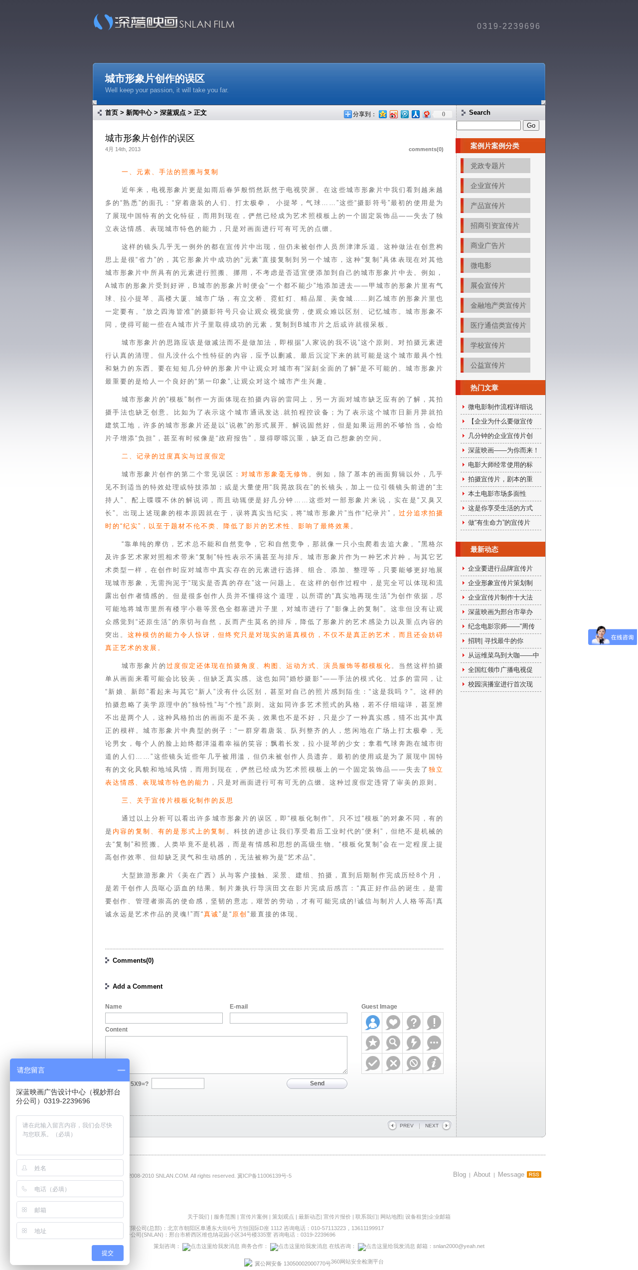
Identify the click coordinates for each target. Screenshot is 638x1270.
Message (511, 1174)
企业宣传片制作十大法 (500, 597)
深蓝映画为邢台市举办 (500, 612)
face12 (433, 1063)
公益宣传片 (488, 365)
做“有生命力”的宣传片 (499, 522)
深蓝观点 (173, 112)
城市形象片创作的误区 (155, 78)
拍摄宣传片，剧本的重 (500, 479)
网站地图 (391, 1217)
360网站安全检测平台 (357, 1262)
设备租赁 (416, 1217)
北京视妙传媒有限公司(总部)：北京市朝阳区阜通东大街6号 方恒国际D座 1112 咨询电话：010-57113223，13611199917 (238, 1228)
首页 (111, 112)
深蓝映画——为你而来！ (503, 450)
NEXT (432, 1125)
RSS (534, 1174)
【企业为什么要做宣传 (500, 421)
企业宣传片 (488, 186)
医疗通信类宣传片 (498, 325)
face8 (433, 1043)
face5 (372, 1043)
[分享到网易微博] (426, 114)
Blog (459, 1174)
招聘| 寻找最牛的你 (495, 640)
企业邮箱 (440, 1217)
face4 (433, 1022)
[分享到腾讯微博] (404, 114)
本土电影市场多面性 (497, 493)
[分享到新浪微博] (393, 114)
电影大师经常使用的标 (500, 464)
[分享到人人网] (415, 114)
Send (317, 1083)
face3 (413, 1022)
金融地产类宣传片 (498, 305)
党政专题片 (488, 166)
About (482, 1174)
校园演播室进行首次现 (500, 684)
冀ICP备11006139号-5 (264, 1176)
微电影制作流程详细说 (500, 407)
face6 (392, 1043)
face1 (372, 1022)
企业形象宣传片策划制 (500, 583)
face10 (392, 1063)
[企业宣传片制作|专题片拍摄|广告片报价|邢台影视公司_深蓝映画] (160, 29)
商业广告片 (488, 245)
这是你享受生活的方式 (500, 508)
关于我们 (198, 1217)
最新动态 (309, 1217)
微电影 (481, 265)
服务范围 (225, 1217)
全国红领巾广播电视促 (500, 669)
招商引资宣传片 (495, 225)
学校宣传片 (488, 345)
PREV (407, 1125)
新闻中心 (139, 112)
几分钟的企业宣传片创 (500, 435)
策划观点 (283, 1217)
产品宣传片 (488, 206)
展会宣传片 (488, 285)
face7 (413, 1043)
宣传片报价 (337, 1217)
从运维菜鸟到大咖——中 (503, 655)
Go (531, 125)
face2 (392, 1022)
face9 (372, 1063)
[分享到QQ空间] (382, 114)
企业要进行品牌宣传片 (500, 568)
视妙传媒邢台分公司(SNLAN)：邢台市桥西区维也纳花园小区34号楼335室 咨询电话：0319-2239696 (213, 1235)
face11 (413, 1063)
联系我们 (366, 1217)
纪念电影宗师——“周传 (501, 626)
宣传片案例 (254, 1217)
